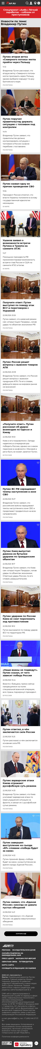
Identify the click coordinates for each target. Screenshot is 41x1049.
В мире (6, 206)
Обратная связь (9, 962)
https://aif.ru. (25, 1033)
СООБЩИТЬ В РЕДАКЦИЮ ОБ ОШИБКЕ (19, 968)
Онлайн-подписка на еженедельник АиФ (12, 954)
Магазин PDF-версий (26, 958)
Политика (8, 85)
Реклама (6, 950)
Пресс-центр (8, 958)
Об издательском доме (23, 950)
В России (7, 455)
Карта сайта (8, 965)
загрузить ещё (21, 933)
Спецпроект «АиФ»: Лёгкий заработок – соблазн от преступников (20, 12)
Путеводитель (26, 962)
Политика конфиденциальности (15, 1037)
